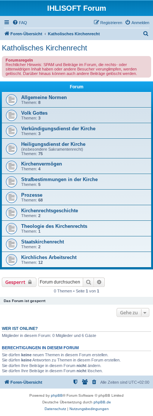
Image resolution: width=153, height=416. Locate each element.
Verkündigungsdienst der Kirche (58, 128)
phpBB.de (102, 402)
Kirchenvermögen (41, 164)
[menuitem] (19, 22)
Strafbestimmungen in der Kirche (59, 179)
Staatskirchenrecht (42, 242)
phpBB (57, 395)
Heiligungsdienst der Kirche (53, 144)
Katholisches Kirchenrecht (44, 48)
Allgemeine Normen (44, 97)
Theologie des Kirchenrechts (54, 226)
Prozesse (31, 195)
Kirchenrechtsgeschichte (49, 210)
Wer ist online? (20, 328)
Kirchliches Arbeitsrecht (48, 257)
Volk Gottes (34, 113)
